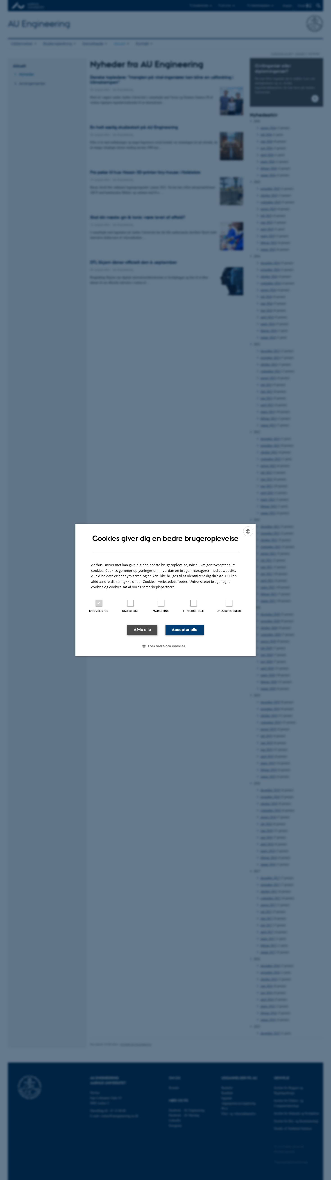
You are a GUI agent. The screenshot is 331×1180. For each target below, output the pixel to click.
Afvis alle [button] (142, 629)
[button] (165, 646)
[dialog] (165, 590)
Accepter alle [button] (184, 629)
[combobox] (248, 531)
